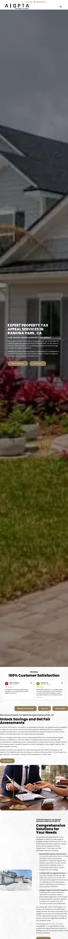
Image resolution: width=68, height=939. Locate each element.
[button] (60, 6)
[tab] (25, 708)
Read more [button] (8, 697)
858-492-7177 (53, 924)
